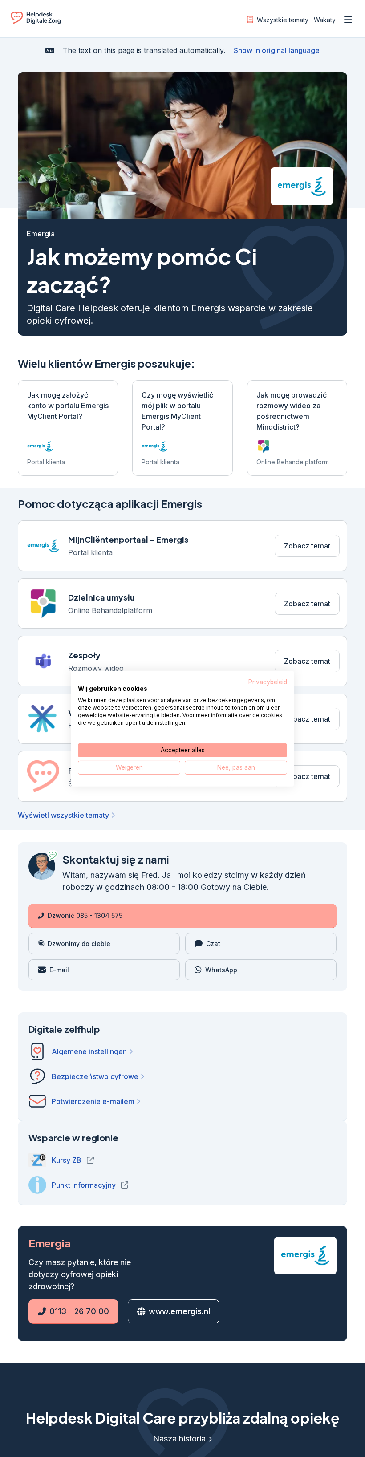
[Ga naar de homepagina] (36, 21)
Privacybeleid (267, 681)
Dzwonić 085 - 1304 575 (85, 916)
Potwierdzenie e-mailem (93, 1102)
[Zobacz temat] (182, 546)
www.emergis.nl (178, 1312)
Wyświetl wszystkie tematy (63, 816)
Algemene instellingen (89, 1052)
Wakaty (325, 20)
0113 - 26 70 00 (68, 1312)
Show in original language (277, 50)
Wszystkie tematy (282, 20)
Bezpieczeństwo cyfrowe (95, 1077)
